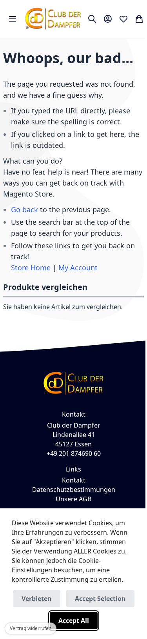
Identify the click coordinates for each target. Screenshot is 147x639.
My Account (78, 267)
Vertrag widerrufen (30, 628)
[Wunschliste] (123, 19)
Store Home (31, 267)
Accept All (73, 620)
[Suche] (92, 19)
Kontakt (73, 480)
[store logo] (53, 19)
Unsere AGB (73, 499)
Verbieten (37, 598)
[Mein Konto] (108, 19)
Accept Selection (100, 598)
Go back (24, 209)
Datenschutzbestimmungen (73, 489)
